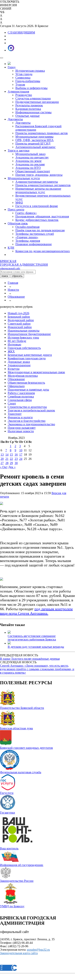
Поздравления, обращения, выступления (42, 216)
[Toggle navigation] (1, 57)
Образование (16, 296)
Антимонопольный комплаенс (35, 147)
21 (6, 458)
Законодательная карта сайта (19, 953)
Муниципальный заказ (30, 154)
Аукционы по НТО (28, 167)
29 (11, 463)
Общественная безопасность (26, 382)
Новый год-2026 (18, 313)
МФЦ (19, 202)
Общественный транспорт (32, 171)
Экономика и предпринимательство (31, 424)
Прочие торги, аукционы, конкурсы (38, 174)
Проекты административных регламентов (43, 185)
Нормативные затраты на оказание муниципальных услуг (38, 190)
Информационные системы (33, 112)
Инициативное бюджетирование (29, 334)
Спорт (12, 403)
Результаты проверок (29, 105)
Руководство (23, 95)
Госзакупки (7, 812)
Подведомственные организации (37, 102)
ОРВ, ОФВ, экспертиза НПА (34, 140)
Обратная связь (18, 223)
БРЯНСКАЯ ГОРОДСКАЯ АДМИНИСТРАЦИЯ (24, 265)
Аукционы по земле (28, 161)
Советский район (19, 323)
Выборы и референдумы (31, 88)
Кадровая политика (28, 108)
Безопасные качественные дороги (30, 354)
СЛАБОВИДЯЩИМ (21, 32)
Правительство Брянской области (22, 708)
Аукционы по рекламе (30, 164)
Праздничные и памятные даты (28, 389)
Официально (16, 386)
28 (6, 463)
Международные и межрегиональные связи (36, 372)
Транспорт (15, 413)
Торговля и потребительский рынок (31, 410)
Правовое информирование (33, 244)
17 (20, 454)
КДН (11, 247)
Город (11, 67)
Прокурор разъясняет (22, 427)
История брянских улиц (23, 337)
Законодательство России (16, 880)
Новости (13, 289)
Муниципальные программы (34, 136)
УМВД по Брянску (12, 906)
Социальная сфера (20, 400)
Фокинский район (20, 327)
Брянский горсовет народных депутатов (26, 747)
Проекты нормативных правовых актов (41, 133)
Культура (13, 368)
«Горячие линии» (26, 237)
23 (16, 458)
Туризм (20, 84)
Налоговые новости (21, 431)
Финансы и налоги (20, 417)
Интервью (14, 344)
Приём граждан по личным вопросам (40, 230)
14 (6, 454)
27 (2, 463)
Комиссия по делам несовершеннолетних (42, 251)
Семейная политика (21, 396)
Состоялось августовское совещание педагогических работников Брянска (32, 637)
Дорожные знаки (19, 361)
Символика (22, 77)
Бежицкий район (19, 316)
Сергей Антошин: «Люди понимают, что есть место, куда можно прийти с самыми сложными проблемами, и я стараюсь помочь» (37, 669)
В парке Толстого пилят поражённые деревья (30, 658)
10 (20, 450)
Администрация (18, 91)
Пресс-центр (16, 209)
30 (16, 463)
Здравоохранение (19, 365)
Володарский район (21, 320)
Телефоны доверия (27, 240)
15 (11, 454)
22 (11, 458)
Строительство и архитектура (27, 407)
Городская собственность (24, 348)
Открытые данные (27, 115)
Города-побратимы (27, 81)
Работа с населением (21, 393)
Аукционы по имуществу (32, 157)
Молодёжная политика (23, 375)
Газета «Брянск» (26, 213)
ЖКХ (11, 351)
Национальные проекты (23, 330)
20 (2, 458)
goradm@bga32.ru (38, 949)
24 (20, 458)
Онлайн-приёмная (27, 226)
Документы (15, 119)
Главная (13, 282)
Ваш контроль (9, 848)
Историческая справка (30, 70)
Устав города (23, 74)
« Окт (4, 467)
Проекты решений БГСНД (32, 143)
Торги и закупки (18, 150)
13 (2, 454)
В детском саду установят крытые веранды (36, 646)
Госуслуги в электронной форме (36, 206)
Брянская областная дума (16, 728)
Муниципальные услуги (24, 178)
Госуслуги (6, 793)
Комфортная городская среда (27, 358)
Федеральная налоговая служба (20, 772)
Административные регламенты (36, 181)
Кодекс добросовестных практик (36, 220)
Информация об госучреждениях (21, 865)
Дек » (12, 467)
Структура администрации (33, 98)
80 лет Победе (17, 341)
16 (16, 454)
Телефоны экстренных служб (34, 233)
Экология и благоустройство (26, 420)
